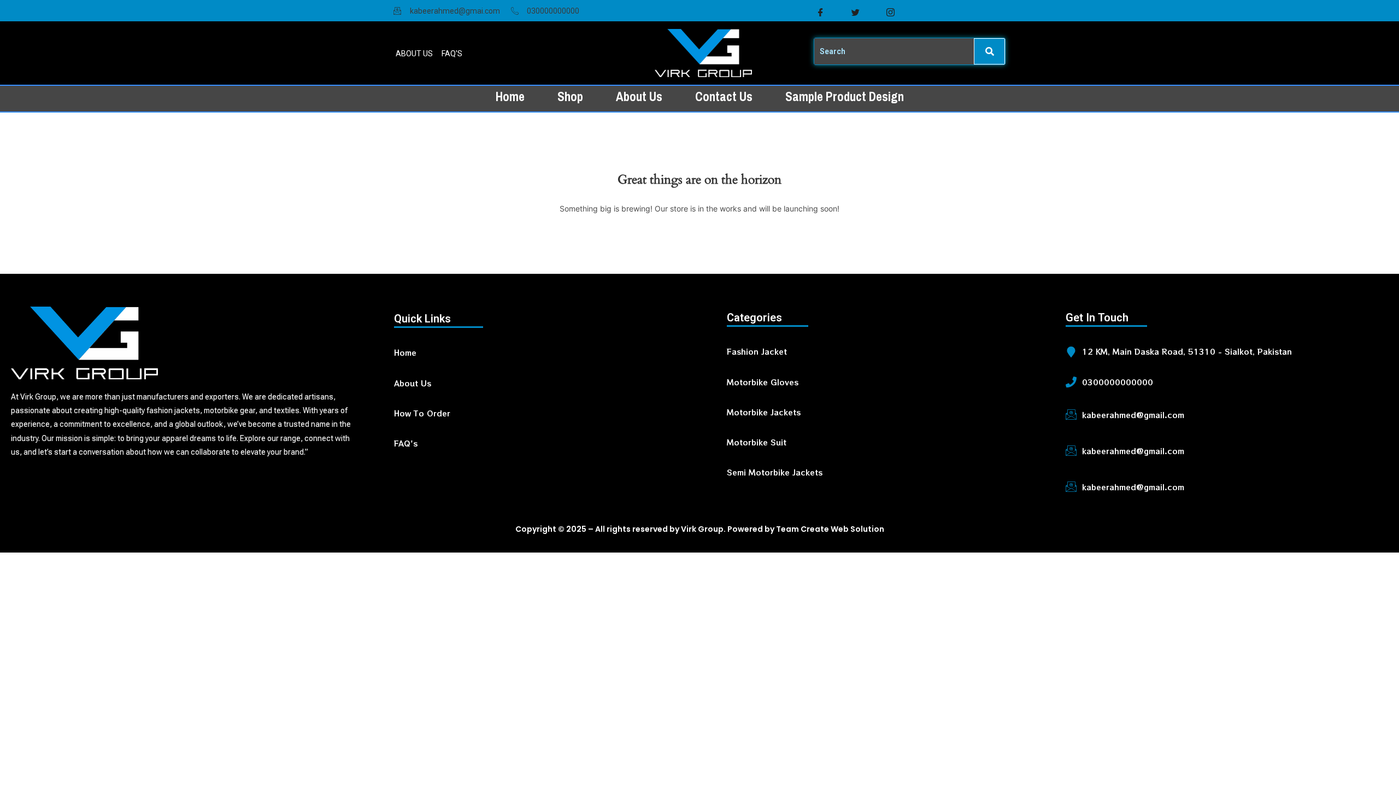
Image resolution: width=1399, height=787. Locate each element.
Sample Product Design (844, 97)
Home (510, 97)
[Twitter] (855, 12)
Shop (570, 97)
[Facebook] (820, 12)
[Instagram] (890, 12)
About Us (639, 97)
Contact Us (724, 97)
